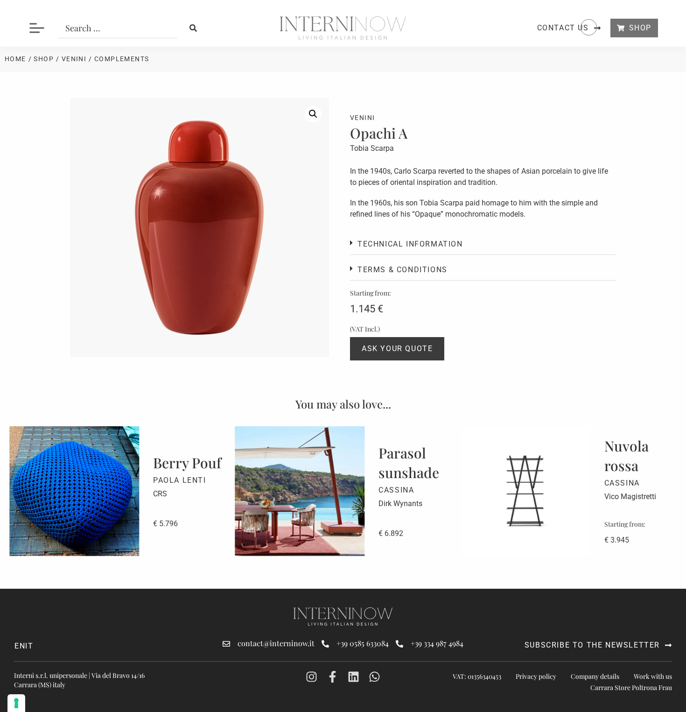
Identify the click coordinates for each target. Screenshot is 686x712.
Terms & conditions (402, 269)
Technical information (410, 244)
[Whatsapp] (374, 677)
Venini (74, 59)
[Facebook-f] (332, 677)
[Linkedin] (353, 677)
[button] (313, 114)
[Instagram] (311, 677)
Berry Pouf (187, 462)
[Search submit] (193, 28)
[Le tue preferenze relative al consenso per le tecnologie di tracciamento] (16, 703)
